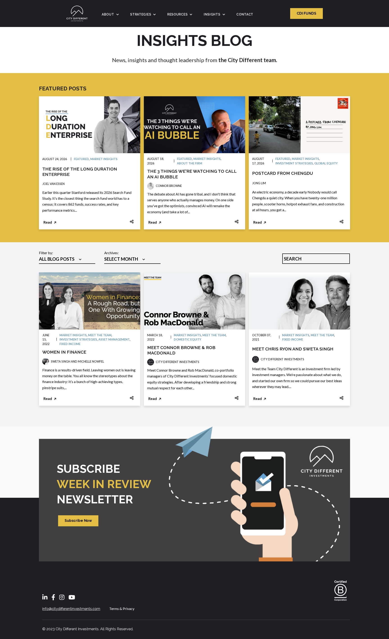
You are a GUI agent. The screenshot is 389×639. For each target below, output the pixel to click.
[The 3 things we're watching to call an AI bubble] (194, 124)
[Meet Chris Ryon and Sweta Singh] (299, 300)
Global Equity (326, 163)
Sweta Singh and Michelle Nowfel (77, 361)
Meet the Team (99, 335)
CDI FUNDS (306, 13)
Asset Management (114, 339)
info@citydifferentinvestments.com (71, 609)
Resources (177, 14)
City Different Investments (177, 362)
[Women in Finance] (89, 300)
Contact (244, 14)
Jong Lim (259, 183)
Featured (81, 159)
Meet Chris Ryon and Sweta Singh (292, 348)
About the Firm (189, 163)
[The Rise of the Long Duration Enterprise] (89, 124)
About (108, 14)
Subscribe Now (78, 520)
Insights (212, 14)
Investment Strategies (294, 163)
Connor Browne (169, 186)
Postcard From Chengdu (282, 173)
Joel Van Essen (53, 184)
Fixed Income (69, 344)
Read (48, 222)
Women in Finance (64, 352)
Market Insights (104, 159)
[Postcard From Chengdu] (299, 124)
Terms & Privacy (121, 608)
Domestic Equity (187, 339)
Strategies (140, 14)
